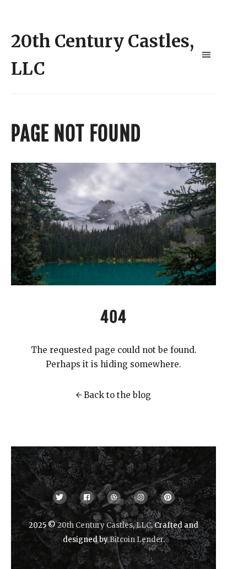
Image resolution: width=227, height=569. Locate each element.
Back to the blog (117, 395)
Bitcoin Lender (136, 539)
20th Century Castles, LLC (104, 525)
